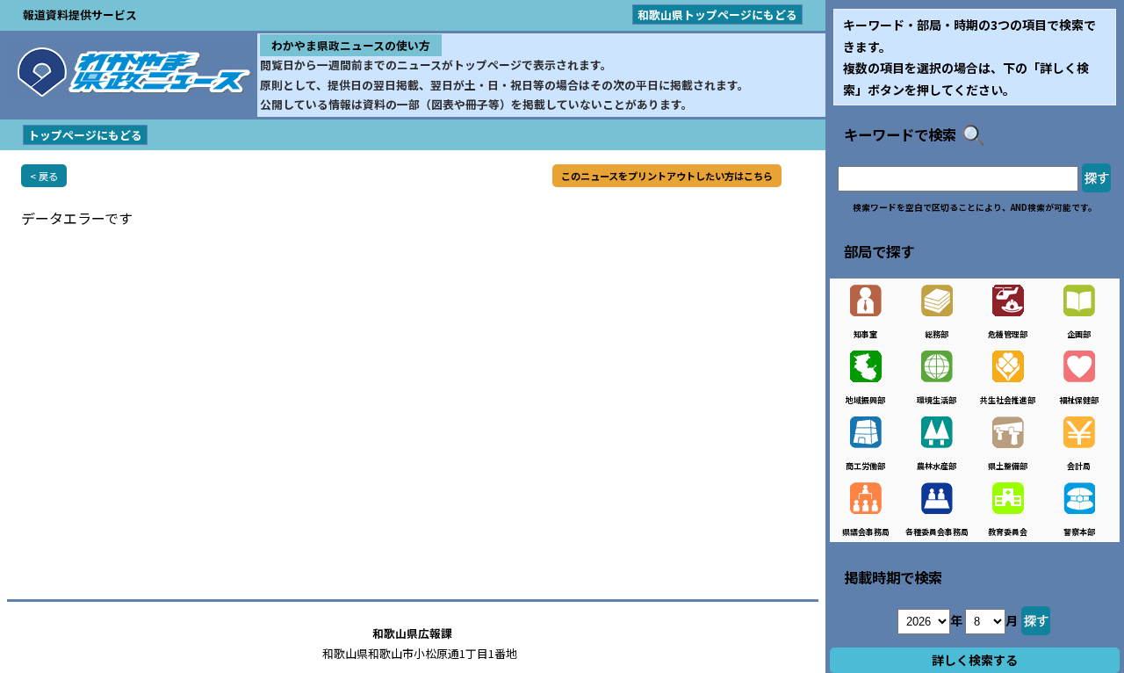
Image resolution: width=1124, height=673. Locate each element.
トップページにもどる (85, 135)
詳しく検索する (975, 660)
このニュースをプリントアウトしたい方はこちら (667, 176)
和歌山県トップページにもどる (717, 14)
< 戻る (44, 176)
